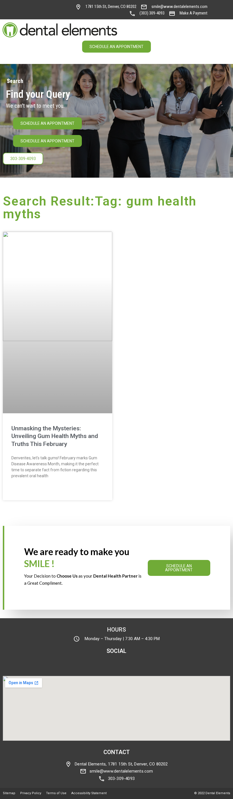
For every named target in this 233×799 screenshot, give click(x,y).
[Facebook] (37, 5)
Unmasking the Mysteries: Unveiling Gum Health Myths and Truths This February (54, 436)
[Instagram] (29, 5)
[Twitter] (44, 5)
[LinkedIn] (29, 15)
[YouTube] (60, 5)
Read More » (22, 492)
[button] (226, 30)
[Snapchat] (52, 5)
